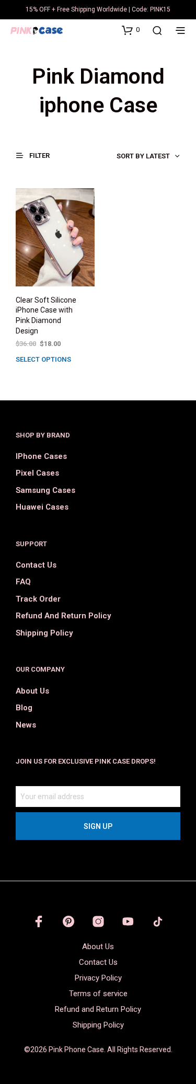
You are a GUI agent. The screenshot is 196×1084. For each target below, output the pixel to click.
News (26, 725)
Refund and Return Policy (63, 615)
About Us (32, 691)
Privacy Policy (98, 978)
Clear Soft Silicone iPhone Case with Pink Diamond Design (46, 315)
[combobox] (125, 156)
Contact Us (36, 565)
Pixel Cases (37, 473)
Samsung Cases (45, 490)
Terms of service (98, 993)
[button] (131, 30)
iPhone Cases (41, 456)
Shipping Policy (44, 633)
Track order (38, 599)
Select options (43, 359)
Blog (24, 707)
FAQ (23, 581)
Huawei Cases (42, 507)
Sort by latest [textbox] (143, 156)
